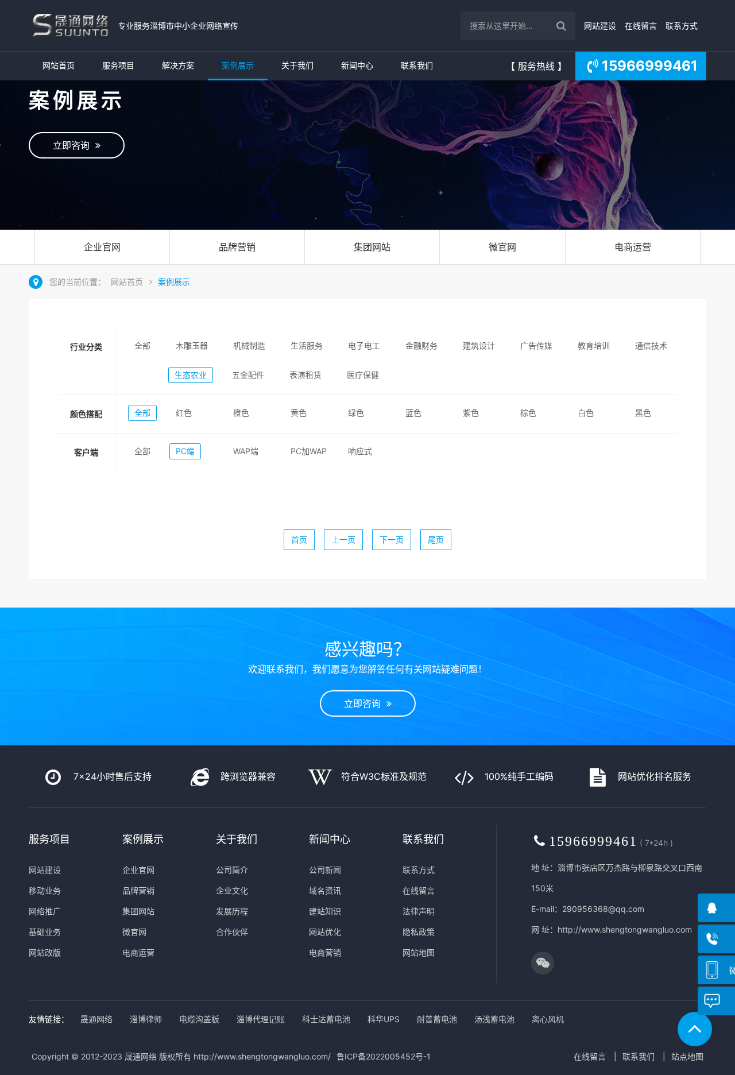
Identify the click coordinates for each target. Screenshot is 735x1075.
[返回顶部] (695, 1029)
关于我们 (297, 65)
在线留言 (641, 25)
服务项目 (118, 65)
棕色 (528, 412)
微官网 (502, 247)
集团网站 (372, 247)
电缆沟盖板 (199, 1019)
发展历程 (232, 911)
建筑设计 (479, 345)
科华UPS (384, 1019)
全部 (142, 345)
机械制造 (249, 345)
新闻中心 (357, 65)
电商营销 (325, 952)
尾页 (436, 539)
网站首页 (58, 65)
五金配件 (248, 375)
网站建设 (600, 25)
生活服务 (307, 345)
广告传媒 (536, 345)
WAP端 (245, 451)
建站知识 (325, 911)
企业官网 (102, 247)
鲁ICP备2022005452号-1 (383, 1056)
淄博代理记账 (261, 1019)
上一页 (343, 539)
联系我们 (417, 65)
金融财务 (421, 345)
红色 (184, 412)
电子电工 (364, 345)
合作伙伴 (232, 932)
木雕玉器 (192, 345)
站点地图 (687, 1056)
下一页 (392, 539)
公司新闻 (325, 870)
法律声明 (419, 911)
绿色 (356, 412)
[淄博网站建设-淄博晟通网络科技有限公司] (70, 25)
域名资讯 (325, 890)
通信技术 (651, 345)
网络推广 (45, 911)
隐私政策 (419, 932)
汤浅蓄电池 (494, 1019)
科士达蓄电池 (326, 1019)
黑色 (643, 412)
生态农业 (191, 375)
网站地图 (419, 952)
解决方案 (178, 65)
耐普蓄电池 (437, 1019)
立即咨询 (74, 145)
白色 (586, 412)
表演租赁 (305, 375)
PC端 (185, 451)
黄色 (299, 412)
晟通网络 (96, 1019)
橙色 (241, 412)
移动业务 (45, 890)
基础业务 (45, 932)
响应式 (360, 451)
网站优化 (325, 932)
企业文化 (232, 890)
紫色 (471, 412)
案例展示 (238, 65)
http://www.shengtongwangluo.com (625, 929)
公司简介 (232, 870)
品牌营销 (237, 247)
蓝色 (413, 412)
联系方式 (682, 25)
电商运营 (632, 247)
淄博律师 (146, 1019)
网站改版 (45, 952)
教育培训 (594, 345)
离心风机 (548, 1019)
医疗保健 (363, 375)
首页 (299, 539)
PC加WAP (309, 451)
